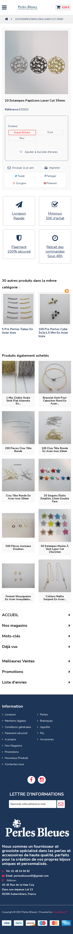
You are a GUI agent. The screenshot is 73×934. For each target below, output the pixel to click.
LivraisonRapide (19, 215)
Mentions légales (15, 721)
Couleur (13, 126)
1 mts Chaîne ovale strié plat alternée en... (18, 400)
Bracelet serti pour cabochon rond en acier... (55, 400)
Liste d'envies (14, 682)
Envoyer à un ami (23, 168)
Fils (42, 733)
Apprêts (45, 727)
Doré (50, 132)
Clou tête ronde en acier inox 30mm (18, 497)
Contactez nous (14, 764)
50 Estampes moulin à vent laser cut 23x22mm (55, 549)
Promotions (12, 752)
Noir (22, 138)
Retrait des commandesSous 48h (55, 251)
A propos (10, 739)
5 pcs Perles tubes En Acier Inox (17, 331)
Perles (44, 714)
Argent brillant (22, 132)
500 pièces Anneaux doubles (18, 547)
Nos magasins (14, 625)
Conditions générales (18, 727)
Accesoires (47, 739)
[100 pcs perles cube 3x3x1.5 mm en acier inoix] (55, 309)
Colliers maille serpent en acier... (54, 598)
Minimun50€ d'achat (55, 215)
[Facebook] (31, 780)
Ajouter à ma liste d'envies (41, 152)
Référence (11, 109)
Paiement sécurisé (16, 733)
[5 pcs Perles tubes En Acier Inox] (18, 309)
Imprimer (54, 168)
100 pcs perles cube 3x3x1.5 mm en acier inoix (53, 332)
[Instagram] (42, 780)
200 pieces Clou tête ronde (18, 450)
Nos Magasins (13, 746)
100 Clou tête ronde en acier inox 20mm (55, 450)
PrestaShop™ (60, 912)
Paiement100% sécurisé (19, 249)
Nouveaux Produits (16, 758)
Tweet (21, 176)
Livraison (10, 714)
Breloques (46, 721)
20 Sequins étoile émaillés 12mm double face (54, 498)
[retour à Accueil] (6, 19)
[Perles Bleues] (31, 7)
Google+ (20, 183)
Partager (51, 176)
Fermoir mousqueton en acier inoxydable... (18, 598)
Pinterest (51, 183)
